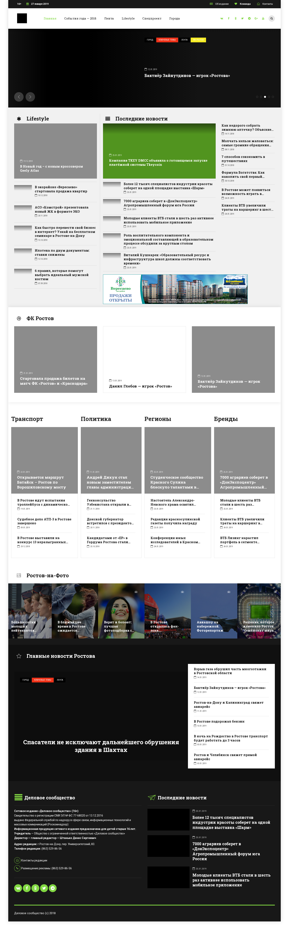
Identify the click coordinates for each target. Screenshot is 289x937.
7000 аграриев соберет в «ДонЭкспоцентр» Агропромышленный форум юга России (160, 203)
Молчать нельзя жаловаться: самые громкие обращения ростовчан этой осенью (247, 145)
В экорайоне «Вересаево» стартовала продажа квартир (61, 189)
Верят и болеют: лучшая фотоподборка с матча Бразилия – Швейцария (73, 630)
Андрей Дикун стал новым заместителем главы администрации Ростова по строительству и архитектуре (110, 489)
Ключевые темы (97, 40)
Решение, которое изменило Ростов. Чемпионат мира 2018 (212, 628)
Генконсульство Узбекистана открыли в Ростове (108, 504)
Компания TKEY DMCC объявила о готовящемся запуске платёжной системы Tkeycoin (158, 162)
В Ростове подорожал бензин (219, 721)
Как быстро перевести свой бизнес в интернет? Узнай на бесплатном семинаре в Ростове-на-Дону (65, 231)
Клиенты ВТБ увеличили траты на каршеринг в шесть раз (247, 209)
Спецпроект (151, 18)
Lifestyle (128, 18)
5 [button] (273, 97)
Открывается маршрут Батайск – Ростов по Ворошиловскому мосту (41, 482)
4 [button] (269, 97)
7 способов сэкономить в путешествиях (243, 159)
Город (80, 40)
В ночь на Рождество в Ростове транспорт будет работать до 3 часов (231, 738)
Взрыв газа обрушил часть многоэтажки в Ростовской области (230, 671)
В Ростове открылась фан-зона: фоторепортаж (118, 628)
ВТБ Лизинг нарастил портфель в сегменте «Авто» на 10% (239, 542)
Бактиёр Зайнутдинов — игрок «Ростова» (229, 384)
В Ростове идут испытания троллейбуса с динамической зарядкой (43, 504)
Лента (109, 18)
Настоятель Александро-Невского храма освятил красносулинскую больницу (176, 504)
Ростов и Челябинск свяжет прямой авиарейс (225, 757)
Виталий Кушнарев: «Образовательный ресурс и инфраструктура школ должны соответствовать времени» (167, 259)
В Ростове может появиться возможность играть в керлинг (246, 194)
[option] (28, 614)
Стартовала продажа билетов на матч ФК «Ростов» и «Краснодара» (53, 381)
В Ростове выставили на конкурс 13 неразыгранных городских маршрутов (41, 542)
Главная (50, 18)
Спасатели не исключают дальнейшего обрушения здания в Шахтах (101, 745)
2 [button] (261, 97)
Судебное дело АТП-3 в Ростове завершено (44, 521)
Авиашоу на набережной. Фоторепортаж (163, 626)
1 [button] (257, 97)
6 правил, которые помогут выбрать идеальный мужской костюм (62, 275)
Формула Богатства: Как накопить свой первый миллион (243, 176)
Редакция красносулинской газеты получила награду (175, 521)
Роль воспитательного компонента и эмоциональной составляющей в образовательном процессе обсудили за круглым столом (168, 239)
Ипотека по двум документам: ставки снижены (62, 252)
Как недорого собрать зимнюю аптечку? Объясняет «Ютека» (247, 129)
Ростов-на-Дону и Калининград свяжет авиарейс (127, 75)
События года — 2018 (80, 18)
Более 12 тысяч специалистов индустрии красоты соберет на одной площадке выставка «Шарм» (168, 186)
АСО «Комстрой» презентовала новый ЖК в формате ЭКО (61, 209)
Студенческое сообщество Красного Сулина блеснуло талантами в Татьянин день (176, 484)
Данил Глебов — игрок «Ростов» (140, 386)
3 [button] (265, 97)
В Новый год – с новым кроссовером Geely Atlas (51, 168)
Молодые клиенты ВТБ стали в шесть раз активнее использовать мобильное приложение (169, 220)
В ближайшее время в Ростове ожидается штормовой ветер (26, 628)
